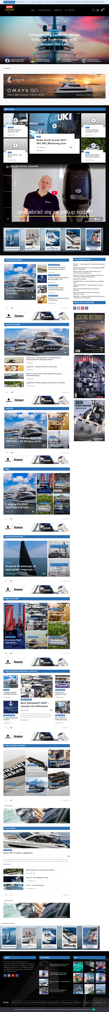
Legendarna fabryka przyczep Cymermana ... (43, 60)
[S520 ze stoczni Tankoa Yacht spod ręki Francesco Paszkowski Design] (14, 376)
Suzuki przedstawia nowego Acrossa (36, 788)
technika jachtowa (94, 1002)
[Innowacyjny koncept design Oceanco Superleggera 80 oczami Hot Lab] (7, 60)
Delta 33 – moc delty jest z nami (37, 878)
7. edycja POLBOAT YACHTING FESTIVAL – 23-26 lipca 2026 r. (20, 291)
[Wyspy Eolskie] (89, 967)
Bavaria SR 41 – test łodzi (15, 156)
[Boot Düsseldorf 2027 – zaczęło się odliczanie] (42, 289)
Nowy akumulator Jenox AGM (59, 788)
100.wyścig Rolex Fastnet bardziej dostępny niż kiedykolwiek (57, 551)
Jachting (10, 127)
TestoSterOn (7, 850)
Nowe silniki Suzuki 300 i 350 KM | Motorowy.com (51, 141)
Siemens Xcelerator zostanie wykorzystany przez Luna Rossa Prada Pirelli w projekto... (88, 276)
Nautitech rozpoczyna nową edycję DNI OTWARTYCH (61, 486)
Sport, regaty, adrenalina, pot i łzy (59, 546)
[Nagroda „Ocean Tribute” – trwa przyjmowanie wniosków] (78, 989)
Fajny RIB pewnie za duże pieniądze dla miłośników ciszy (88, 282)
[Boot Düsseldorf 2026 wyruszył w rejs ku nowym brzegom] (62, 707)
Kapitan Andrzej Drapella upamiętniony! (61, 507)
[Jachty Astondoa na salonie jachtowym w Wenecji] (101, 989)
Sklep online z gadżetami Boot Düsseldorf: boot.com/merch (61, 693)
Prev (7, 308)
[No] (107, 1009)
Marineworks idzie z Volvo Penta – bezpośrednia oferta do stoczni (59, 965)
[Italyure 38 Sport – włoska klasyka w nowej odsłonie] (84, 60)
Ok (93, 1009)
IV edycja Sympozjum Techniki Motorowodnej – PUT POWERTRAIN (58, 278)
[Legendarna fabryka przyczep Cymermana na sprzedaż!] (33, 60)
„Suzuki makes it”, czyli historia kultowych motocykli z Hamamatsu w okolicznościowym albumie (14, 788)
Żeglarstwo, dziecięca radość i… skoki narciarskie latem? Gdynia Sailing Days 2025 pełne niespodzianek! (59, 569)
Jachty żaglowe (60, 482)
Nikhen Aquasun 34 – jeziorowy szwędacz (40, 870)
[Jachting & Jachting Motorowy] (9, 10)
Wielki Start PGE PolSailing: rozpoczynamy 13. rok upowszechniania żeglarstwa (58, 990)
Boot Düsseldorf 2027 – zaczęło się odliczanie (56, 289)
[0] (101, 10)
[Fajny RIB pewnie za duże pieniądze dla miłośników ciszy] (78, 967)
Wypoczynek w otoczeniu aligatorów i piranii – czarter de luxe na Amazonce (87, 272)
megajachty (58, 1002)
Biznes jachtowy (53, 285)
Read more (39, 150)
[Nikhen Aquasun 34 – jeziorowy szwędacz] (13, 872)
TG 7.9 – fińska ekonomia (35, 885)
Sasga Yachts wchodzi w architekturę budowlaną (56, 268)
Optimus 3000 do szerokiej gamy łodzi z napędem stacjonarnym (36, 769)
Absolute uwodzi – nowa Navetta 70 (60, 982)
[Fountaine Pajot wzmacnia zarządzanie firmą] (14, 626)
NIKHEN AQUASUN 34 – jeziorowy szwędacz (93, 156)
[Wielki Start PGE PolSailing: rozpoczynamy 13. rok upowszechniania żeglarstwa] (43, 990)
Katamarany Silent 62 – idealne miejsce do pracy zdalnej (88, 285)
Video (9, 152)
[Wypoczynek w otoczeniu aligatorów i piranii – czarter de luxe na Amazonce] (58, 60)
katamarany (69, 1002)
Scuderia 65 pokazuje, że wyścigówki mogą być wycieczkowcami (21, 568)
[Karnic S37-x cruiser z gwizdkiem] (36, 840)
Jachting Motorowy (54, 30)
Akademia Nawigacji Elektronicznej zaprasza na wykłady (56, 441)
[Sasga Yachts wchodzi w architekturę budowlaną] (42, 269)
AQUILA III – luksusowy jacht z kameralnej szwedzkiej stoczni (89, 264)
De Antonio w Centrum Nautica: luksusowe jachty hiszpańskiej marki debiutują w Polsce (41, 2)
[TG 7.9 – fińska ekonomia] (13, 887)
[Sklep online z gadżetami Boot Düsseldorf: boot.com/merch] (62, 681)
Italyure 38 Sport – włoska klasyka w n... (94, 60)
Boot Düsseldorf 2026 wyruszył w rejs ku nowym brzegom (61, 719)
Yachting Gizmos (10, 784)
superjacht (48, 1002)
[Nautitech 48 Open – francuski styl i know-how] (89, 978)
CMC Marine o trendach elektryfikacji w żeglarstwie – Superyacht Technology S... (89, 297)
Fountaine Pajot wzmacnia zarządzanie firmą (44, 486)
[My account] (97, 10)
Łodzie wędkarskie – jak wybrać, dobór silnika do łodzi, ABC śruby (93, 131)
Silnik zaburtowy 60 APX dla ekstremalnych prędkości (86, 289)
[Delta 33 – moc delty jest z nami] (13, 879)
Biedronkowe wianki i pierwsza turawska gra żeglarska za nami (86, 293)
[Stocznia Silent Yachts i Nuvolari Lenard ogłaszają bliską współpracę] (89, 989)
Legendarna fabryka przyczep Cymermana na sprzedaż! (45, 383)
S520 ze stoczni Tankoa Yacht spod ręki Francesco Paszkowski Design (44, 374)
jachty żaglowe (25, 1002)
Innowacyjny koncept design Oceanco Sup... (18, 60)
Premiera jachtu (80, 1002)
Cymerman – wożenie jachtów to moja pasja (58, 299)
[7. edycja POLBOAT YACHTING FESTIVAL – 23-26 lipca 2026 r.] (25, 430)
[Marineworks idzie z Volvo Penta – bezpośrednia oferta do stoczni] (43, 965)
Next (12, 308)
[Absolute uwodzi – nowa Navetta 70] (43, 982)
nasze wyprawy (37, 1002)
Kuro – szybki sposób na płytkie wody (59, 760)
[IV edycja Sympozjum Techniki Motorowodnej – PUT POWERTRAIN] (42, 279)
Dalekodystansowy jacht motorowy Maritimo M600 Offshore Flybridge (88, 268)
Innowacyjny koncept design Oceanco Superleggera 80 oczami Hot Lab (54, 39)
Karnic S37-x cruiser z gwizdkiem (18, 853)
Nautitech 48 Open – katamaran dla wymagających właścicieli (15, 131)
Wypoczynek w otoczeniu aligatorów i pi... (70, 60)
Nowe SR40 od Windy (79, 279)
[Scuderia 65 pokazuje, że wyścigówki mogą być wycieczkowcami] (25, 559)
